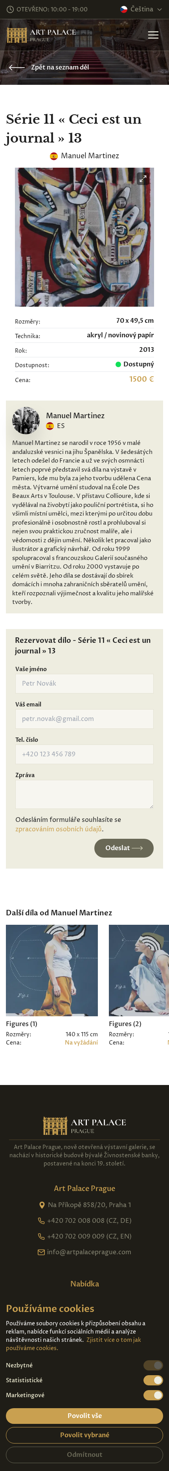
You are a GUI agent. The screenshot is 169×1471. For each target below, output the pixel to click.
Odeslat (117, 848)
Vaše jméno (31, 669)
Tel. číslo (26, 740)
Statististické (24, 1380)
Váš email (28, 704)
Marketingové (25, 1395)
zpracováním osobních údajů (58, 829)
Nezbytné (19, 1365)
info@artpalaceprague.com (89, 1252)
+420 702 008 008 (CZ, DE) (89, 1221)
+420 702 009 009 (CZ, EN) (89, 1236)
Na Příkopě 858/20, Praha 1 (89, 1205)
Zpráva (25, 775)
